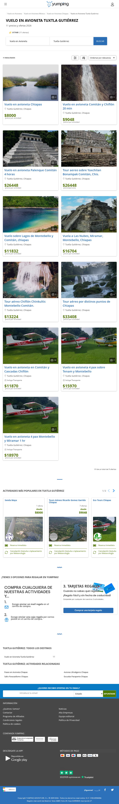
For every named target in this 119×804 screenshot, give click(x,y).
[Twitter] (112, 790)
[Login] (113, 4)
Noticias (63, 708)
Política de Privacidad (69, 720)
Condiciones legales (12, 720)
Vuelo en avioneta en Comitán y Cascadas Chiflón (26, 369)
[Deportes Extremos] (58, 4)
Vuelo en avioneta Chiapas (23, 104)
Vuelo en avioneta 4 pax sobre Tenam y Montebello (84, 369)
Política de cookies (12, 724)
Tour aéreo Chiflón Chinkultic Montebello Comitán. (25, 304)
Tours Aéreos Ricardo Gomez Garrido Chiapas (67, 501)
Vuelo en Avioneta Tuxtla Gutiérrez (19, 656)
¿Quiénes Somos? (11, 708)
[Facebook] (105, 790)
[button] (113, 490)
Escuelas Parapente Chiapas (76, 676)
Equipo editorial (66, 716)
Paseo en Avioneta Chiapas (16, 672)
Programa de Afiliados (13, 716)
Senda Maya (11, 500)
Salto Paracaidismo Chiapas (16, 676)
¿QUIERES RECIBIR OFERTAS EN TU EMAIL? (59, 688)
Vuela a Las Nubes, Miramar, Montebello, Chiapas (83, 238)
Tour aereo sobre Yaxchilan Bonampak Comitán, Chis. (82, 172)
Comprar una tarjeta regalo (88, 610)
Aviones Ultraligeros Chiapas (76, 672)
